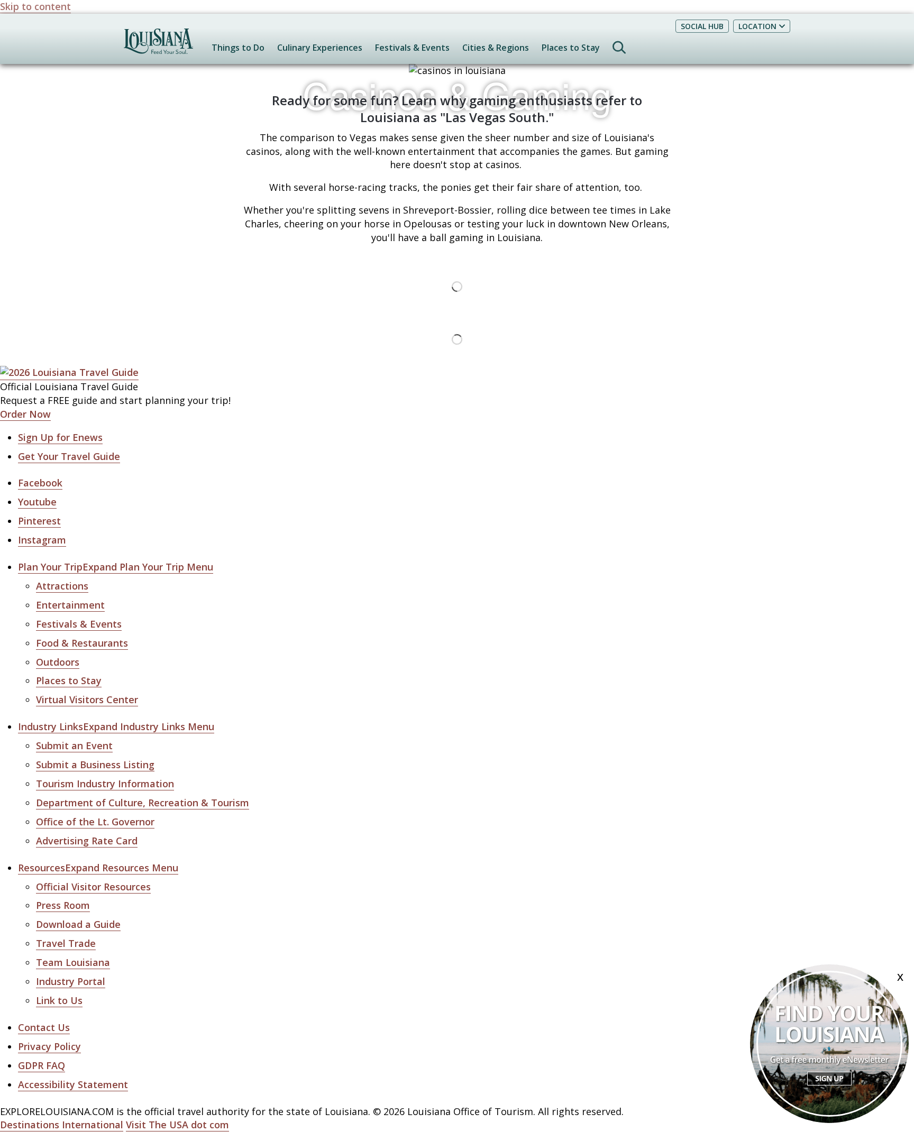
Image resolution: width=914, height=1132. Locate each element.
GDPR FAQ (41, 1065)
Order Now (25, 414)
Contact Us (44, 1027)
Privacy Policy (49, 1046)
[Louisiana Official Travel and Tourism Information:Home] (158, 46)
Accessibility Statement (73, 1084)
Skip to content (35, 6)
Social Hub (702, 26)
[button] (115, 567)
